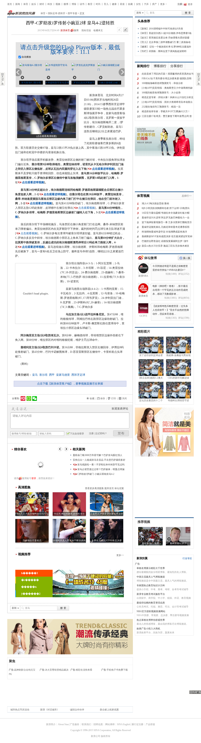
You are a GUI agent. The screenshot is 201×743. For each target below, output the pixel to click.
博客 (74, 4)
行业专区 (187, 558)
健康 (114, 4)
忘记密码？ (101, 433)
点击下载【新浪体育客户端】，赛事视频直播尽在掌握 (70, 383)
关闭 (124, 398)
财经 (41, 4)
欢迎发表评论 (120, 408)
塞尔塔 (43, 374)
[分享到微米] (23, 398)
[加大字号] (125, 29)
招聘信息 (98, 724)
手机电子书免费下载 (117, 669)
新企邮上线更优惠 (109, 709)
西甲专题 (72, 13)
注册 (179, 4)
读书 (82, 4)
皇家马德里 (63, 374)
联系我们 (86, 724)
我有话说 (86, 30)
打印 (113, 398)
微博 (66, 4)
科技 (50, 4)
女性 (138, 4)
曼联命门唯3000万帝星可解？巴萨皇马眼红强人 (97, 455)
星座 (122, 4)
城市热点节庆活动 (19, 709)
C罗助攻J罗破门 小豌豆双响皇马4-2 (95, 474)
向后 (121, 72)
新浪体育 (65, 30)
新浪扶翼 (142, 558)
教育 (90, 4)
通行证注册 (137, 724)
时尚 (98, 4)
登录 (33, 478)
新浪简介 (51, 724)
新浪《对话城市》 (49, 709)
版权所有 (105, 736)
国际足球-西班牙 (56, 13)
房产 (154, 4)
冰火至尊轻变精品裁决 (57, 669)
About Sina (63, 724)
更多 (162, 4)
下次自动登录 (77, 433)
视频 (58, 4)
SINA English (123, 724)
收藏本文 (98, 30)
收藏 (130, 4)
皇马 (35, 374)
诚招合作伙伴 (77, 709)
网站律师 (110, 724)
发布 (121, 433)
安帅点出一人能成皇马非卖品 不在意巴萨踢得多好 (99, 460)
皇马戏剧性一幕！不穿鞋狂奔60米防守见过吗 (100, 464)
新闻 (17, 4)
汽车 (146, 4)
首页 (9, 4)
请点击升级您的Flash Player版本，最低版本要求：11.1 (70, 49)
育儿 (106, 4)
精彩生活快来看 (84, 669)
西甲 (52, 374)
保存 (102, 398)
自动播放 (26, 57)
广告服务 (74, 724)
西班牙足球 (78, 374)
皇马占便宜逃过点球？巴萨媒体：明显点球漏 (100, 469)
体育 (25, 4)
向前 (19, 72)
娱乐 (33, 4)
